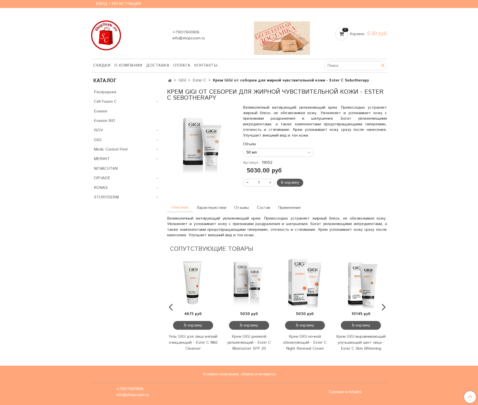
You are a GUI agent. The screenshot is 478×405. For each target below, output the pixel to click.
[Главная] (170, 81)
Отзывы (241, 208)
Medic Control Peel (110, 149)
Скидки (101, 65)
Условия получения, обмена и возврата (239, 374)
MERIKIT (102, 159)
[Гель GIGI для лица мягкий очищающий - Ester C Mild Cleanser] (193, 282)
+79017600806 (186, 32)
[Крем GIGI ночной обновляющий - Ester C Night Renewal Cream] (305, 282)
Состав (263, 208)
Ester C (199, 80)
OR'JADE (102, 178)
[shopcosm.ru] (106, 34)
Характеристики (211, 208)
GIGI (182, 80)
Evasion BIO (104, 121)
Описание (180, 207)
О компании (128, 65)
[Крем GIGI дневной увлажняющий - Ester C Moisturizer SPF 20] (249, 282)
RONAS (101, 188)
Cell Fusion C (105, 101)
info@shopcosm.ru (189, 38)
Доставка (157, 65)
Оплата (181, 65)
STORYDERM (106, 197)
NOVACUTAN (106, 168)
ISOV (98, 130)
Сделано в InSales (345, 392)
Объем (249, 144)
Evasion (100, 111)
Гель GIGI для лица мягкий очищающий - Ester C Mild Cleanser (193, 342)
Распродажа (105, 92)
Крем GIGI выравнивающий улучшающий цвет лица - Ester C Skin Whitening (361, 342)
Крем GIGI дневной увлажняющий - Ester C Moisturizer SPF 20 (249, 342)
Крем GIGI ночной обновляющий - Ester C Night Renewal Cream (305, 342)
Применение (289, 208)
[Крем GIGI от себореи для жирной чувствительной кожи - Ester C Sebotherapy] (201, 143)
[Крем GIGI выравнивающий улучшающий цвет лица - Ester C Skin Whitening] (361, 282)
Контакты (205, 65)
